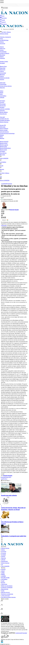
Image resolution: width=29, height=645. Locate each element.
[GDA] (5, 638)
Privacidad (24, 633)
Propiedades (3, 51)
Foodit (3, 20)
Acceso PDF (3, 125)
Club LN (4, 22)
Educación (2, 69)
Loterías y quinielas (5, 109)
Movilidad (2, 55)
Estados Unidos (4, 61)
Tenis (1, 94)
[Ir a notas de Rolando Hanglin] (14, 205)
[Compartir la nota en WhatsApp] (3, 213)
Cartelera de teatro (5, 120)
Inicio (3, 16)
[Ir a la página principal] (14, 14)
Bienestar (2, 74)
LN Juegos (2, 100)
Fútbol (1, 91)
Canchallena (3, 96)
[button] (14, 103)
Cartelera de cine (4, 118)
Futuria (2, 47)
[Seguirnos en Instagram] (2, 609)
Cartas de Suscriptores (6, 86)
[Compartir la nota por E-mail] (5, 217)
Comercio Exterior (4, 53)
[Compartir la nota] (2, 213)
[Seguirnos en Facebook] (2, 601)
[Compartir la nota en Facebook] (2, 217)
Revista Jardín (3, 150)
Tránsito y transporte (5, 37)
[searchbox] (14, 29)
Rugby (1, 92)
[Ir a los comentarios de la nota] (3, 211)
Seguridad (2, 68)
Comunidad (3, 73)
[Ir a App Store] (5, 621)
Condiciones (18, 633)
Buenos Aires (3, 66)
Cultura (2, 71)
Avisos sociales (4, 130)
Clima (1, 38)
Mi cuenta (4, 24)
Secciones (4, 18)
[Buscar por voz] (27, 29)
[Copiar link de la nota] (2, 215)
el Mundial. (4, 225)
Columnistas (3, 84)
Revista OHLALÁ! (4, 141)
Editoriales (2, 82)
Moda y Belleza (4, 112)
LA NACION (4, 183)
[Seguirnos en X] (2, 605)
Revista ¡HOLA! (3, 143)
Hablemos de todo (4, 78)
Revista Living (3, 146)
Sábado (2, 135)
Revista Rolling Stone (5, 148)
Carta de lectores (4, 132)
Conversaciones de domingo (7, 133)
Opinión (9, 183)
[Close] (2, 538)
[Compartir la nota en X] (3, 217)
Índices (2, 56)
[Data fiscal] (2, 642)
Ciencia (2, 76)
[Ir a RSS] (2, 613)
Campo (2, 50)
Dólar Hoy (2, 48)
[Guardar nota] (2, 211)
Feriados (2, 107)
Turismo (2, 102)
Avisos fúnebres (4, 128)
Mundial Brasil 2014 (6, 477)
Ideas (1, 136)
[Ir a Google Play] (5, 618)
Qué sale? (2, 117)
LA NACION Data (4, 40)
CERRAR (2, 0)
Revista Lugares (4, 145)
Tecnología (3, 104)
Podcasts (2, 110)
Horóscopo (3, 105)
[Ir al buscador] (2, 10)
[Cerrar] (23, 26)
